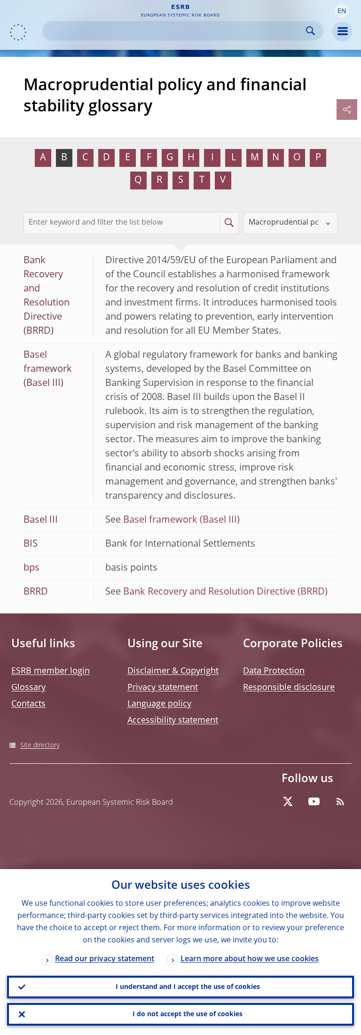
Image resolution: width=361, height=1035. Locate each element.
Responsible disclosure (289, 687)
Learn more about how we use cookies (249, 959)
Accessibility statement (172, 720)
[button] (342, 11)
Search (310, 31)
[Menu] (342, 31)
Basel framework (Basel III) (181, 520)
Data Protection (274, 671)
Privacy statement (162, 687)
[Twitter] (287, 801)
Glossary (28, 687)
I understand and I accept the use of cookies (188, 987)
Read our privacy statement (104, 959)
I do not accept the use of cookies (188, 1014)
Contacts (28, 704)
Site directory (39, 745)
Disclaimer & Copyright (173, 671)
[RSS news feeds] (340, 801)
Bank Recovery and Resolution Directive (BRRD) (225, 592)
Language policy (159, 704)
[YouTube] (314, 801)
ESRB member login (50, 671)
